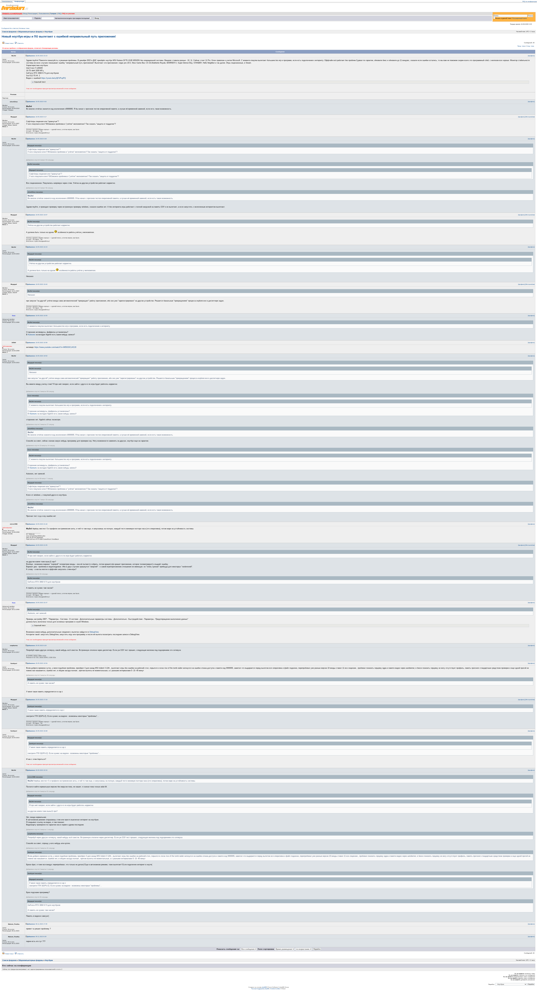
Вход (25, 13)
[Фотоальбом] (530, 117)
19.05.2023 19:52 (37, 356)
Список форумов (9, 32)
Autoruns (31, 335)
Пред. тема (521, 46)
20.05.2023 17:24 (37, 699)
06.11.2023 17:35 (37, 924)
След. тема (530, 46)
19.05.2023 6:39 (37, 139)
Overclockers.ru (7, 1)
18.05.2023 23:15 (37, 55)
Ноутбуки (48, 32)
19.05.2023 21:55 (37, 545)
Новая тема (9, 43)
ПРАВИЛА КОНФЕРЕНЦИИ (12, 13)
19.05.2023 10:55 (37, 315)
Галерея (53, 13)
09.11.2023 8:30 (36, 936)
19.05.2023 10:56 (37, 342)
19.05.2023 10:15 (37, 247)
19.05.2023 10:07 (37, 215)
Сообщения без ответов (9, 28)
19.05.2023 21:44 (37, 524)
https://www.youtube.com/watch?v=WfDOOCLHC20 (55, 347)
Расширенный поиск (519, 18)
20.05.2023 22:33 (37, 770)
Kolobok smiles (275, 988)
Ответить (20, 43)
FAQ (59, 13)
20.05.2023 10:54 (37, 663)
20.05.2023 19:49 (37, 731)
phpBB (264, 987)
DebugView (94, 632)
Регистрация (32, 13)
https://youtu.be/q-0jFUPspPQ (53, 78)
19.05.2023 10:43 (37, 284)
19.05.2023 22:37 (37, 602)
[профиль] (531, 55)
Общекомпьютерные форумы (30, 32)
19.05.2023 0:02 (37, 101)
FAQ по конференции (529, 1)
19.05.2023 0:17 (37, 117)
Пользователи (44, 13)
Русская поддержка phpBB (260, 988)
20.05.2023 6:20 (37, 645)
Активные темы (24, 28)
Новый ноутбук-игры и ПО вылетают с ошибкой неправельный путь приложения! (59, 36)
